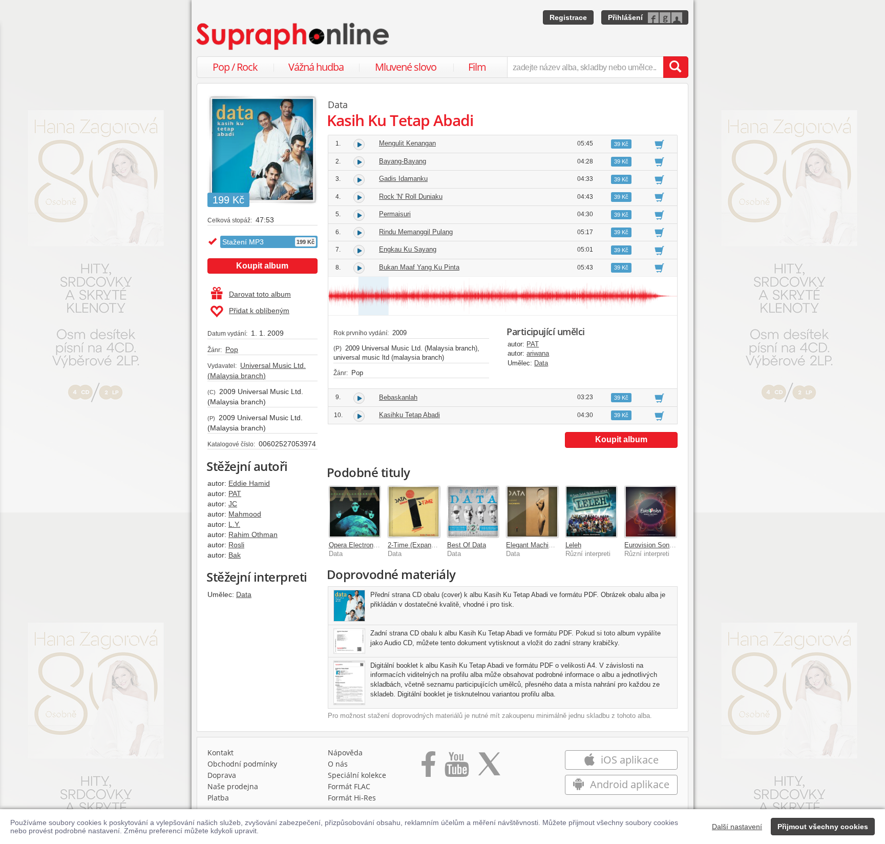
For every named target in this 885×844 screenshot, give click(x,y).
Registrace (568, 17)
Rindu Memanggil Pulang (416, 232)
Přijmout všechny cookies (822, 826)
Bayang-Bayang (402, 161)
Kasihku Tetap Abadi (409, 415)
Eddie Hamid (249, 483)
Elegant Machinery (533, 545)
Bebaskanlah (398, 397)
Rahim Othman (253, 534)
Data (243, 594)
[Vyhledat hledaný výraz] (675, 67)
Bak (234, 555)
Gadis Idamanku (403, 178)
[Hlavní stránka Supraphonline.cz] (293, 36)
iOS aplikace (628, 760)
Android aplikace (628, 784)
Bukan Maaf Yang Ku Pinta (419, 267)
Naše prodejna (232, 786)
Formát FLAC (349, 786)
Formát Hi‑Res (352, 797)
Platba (218, 797)
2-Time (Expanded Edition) (427, 545)
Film (477, 67)
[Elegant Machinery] (532, 512)
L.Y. (234, 524)
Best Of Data (466, 545)
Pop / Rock (235, 67)
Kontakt (220, 752)
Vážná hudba (316, 67)
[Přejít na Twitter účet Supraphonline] (489, 768)
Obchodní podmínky (242, 764)
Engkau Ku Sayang (407, 249)
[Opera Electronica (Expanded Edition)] (355, 512)
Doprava (221, 775)
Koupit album (262, 265)
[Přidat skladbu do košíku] (659, 144)
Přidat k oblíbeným (259, 310)
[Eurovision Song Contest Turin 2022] (650, 512)
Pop (231, 349)
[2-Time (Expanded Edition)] (414, 512)
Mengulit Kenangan (407, 143)
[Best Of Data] (473, 512)
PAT (234, 493)
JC (232, 504)
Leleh (573, 545)
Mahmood (244, 514)
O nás (338, 764)
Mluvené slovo (405, 67)
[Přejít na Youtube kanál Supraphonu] (456, 768)
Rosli (236, 545)
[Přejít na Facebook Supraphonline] (428, 768)
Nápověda (345, 752)
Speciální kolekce (357, 775)
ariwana (537, 353)
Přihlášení (625, 17)
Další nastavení (737, 826)
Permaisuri (395, 214)
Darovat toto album (260, 294)
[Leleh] (591, 512)
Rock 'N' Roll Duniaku (410, 196)
